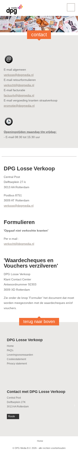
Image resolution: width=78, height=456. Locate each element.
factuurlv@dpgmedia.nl (19, 95)
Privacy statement (17, 363)
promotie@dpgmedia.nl (19, 105)
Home (10, 346)
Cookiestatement (16, 359)
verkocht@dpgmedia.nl (19, 85)
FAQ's (10, 350)
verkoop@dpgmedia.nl (18, 74)
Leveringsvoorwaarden (20, 354)
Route (11, 416)
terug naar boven (39, 321)
